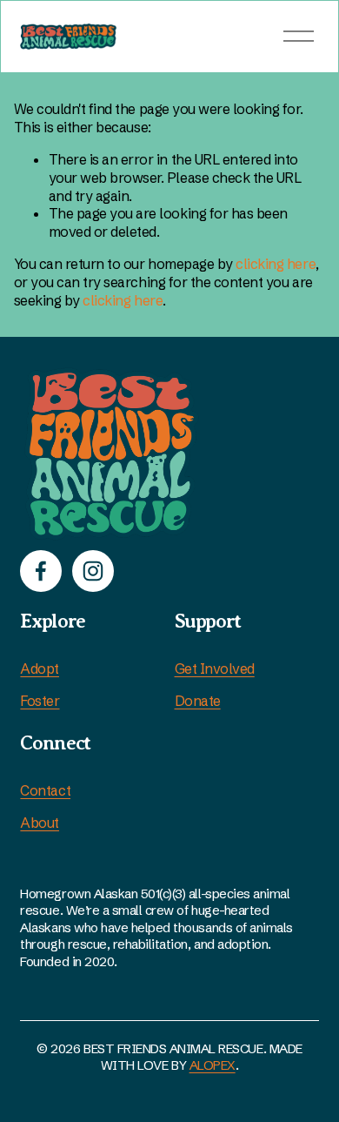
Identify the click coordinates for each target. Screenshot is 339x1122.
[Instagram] (93, 571)
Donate (198, 700)
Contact (45, 790)
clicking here (276, 263)
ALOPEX (212, 1065)
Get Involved (215, 668)
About (39, 822)
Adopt (39, 668)
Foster (39, 700)
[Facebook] (41, 571)
